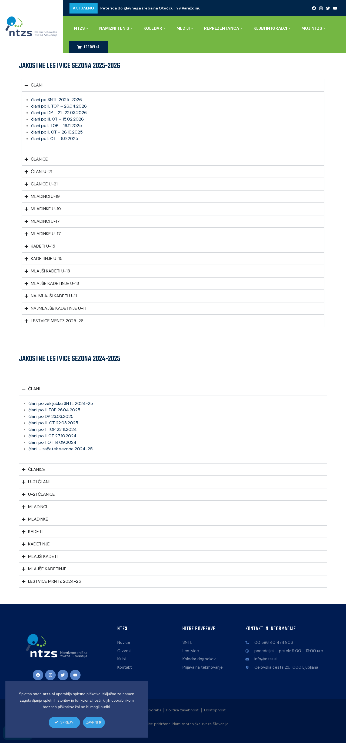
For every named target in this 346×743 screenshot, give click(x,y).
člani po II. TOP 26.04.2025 (54, 410)
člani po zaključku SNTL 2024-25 (60, 403)
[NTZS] (31, 26)
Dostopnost (215, 710)
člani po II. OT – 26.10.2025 (57, 132)
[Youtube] (335, 8)
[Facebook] (314, 8)
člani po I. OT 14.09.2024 (52, 442)
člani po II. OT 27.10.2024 (52, 436)
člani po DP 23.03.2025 (51, 416)
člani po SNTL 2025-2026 (56, 99)
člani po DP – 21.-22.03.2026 (59, 112)
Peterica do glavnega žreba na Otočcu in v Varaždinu (150, 8)
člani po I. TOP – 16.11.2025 (56, 125)
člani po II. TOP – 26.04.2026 (59, 106)
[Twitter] (328, 8)
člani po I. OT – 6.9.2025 (54, 138)
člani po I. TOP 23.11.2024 (52, 429)
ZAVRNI (92, 722)
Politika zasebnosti (182, 710)
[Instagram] (321, 8)
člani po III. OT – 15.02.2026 (57, 119)
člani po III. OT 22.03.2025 (53, 423)
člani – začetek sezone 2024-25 (60, 449)
